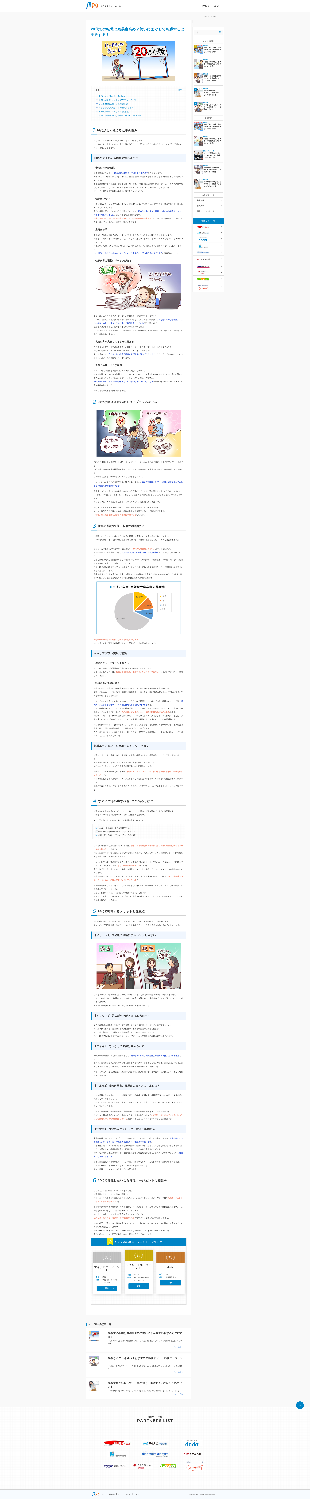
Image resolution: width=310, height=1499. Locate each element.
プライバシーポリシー (124, 1494)
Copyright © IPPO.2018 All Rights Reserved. (202, 1494)
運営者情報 (112, 1494)
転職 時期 (205, 45)
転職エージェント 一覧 (208, 151)
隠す (180, 90)
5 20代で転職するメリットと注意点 (114, 112)
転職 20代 (205, 88)
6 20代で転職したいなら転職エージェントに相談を (120, 115)
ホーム (104, 1494)
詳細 (138, 1286)
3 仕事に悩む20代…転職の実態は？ (114, 104)
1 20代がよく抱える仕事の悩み (112, 96)
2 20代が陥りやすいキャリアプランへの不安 (117, 100)
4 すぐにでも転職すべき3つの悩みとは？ (116, 108)
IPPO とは (136, 1494)
